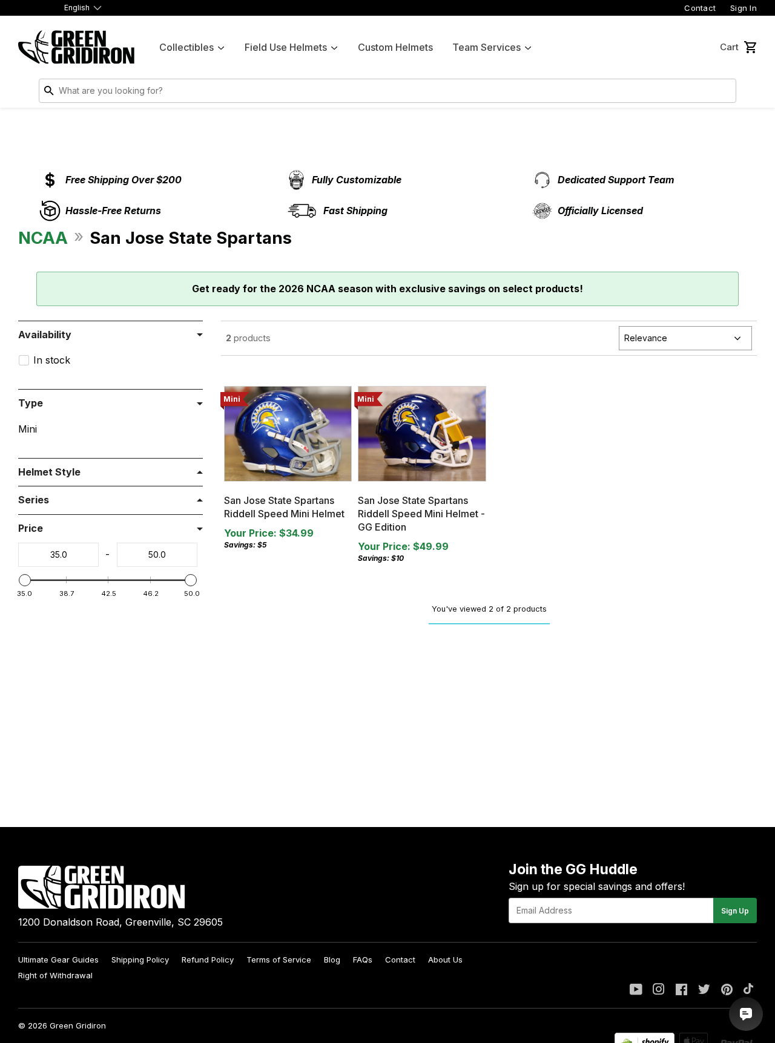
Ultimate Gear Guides (58, 959)
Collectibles (186, 47)
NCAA (43, 237)
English (77, 7)
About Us (445, 959)
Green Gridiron (78, 1025)
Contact (700, 8)
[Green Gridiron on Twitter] (704, 990)
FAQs (362, 959)
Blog (332, 959)
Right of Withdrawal (55, 975)
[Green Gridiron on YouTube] (636, 990)
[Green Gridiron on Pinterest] (727, 990)
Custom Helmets (395, 47)
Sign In (743, 8)
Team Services (486, 47)
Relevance (645, 338)
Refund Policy (208, 959)
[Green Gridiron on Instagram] (659, 990)
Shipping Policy (140, 959)
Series (33, 500)
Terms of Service (278, 959)
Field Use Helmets (286, 47)
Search (724, 93)
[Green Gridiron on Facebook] (681, 990)
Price (30, 528)
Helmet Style (49, 472)
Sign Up (735, 910)
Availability (44, 335)
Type (30, 403)
